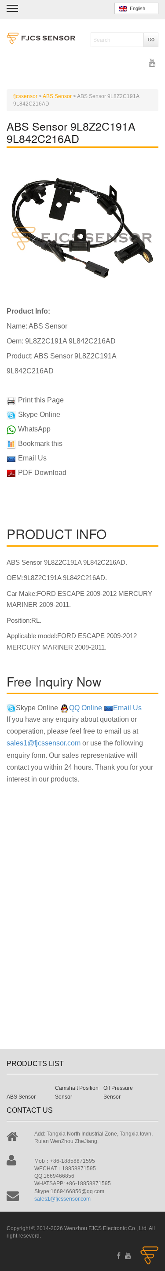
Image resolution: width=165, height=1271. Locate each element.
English (136, 8)
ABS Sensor (21, 1097)
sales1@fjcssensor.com (44, 743)
